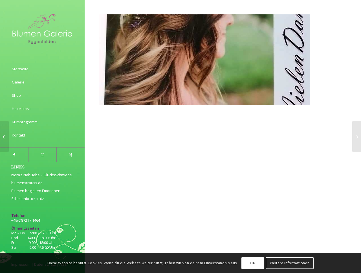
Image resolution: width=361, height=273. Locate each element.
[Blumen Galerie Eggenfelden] (42, 28)
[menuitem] (42, 69)
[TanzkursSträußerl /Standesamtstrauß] (4, 136)
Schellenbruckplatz (27, 198)
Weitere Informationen (290, 263)
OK (252, 263)
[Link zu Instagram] (42, 154)
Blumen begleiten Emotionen (35, 190)
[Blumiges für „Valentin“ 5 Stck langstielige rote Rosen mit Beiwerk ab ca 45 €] (356, 136)
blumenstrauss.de (27, 182)
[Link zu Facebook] (14, 154)
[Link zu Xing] (70, 154)
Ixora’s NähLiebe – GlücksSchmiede (41, 174)
